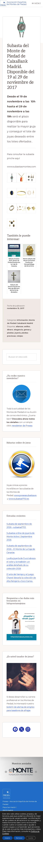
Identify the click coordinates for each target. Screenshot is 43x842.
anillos (27, 326)
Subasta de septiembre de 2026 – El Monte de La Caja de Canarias (21, 549)
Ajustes (30, 838)
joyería (18, 333)
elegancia (18, 330)
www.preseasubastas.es (25, 495)
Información (22, 320)
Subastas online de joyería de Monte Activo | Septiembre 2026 (21, 536)
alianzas (19, 326)
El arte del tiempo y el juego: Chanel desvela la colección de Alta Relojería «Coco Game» (21, 577)
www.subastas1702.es (19, 499)
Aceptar (7, 838)
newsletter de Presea (22, 426)
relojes (20, 336)
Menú (37, 3)
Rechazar (19, 838)
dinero (10, 330)
